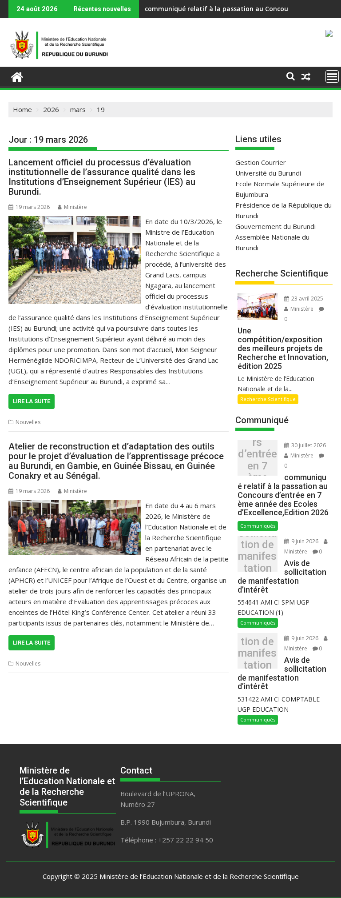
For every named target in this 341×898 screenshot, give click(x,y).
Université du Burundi (268, 172)
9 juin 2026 (305, 541)
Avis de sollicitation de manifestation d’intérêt (257, 556)
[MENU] (332, 76)
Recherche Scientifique (268, 399)
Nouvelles (28, 422)
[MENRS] (17, 75)
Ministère (75, 207)
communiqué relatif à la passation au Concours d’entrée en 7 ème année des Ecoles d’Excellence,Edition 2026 (257, 460)
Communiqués (257, 525)
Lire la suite (31, 401)
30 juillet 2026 (308, 445)
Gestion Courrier (260, 162)
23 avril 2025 (306, 298)
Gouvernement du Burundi (275, 226)
